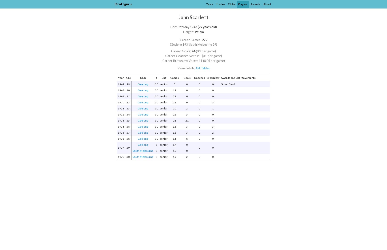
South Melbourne (143, 150)
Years (209, 4)
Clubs (231, 4)
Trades (220, 4)
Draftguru (123, 4)
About (267, 4)
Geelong (143, 84)
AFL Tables (203, 68)
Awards (255, 4)
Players (242, 4)
